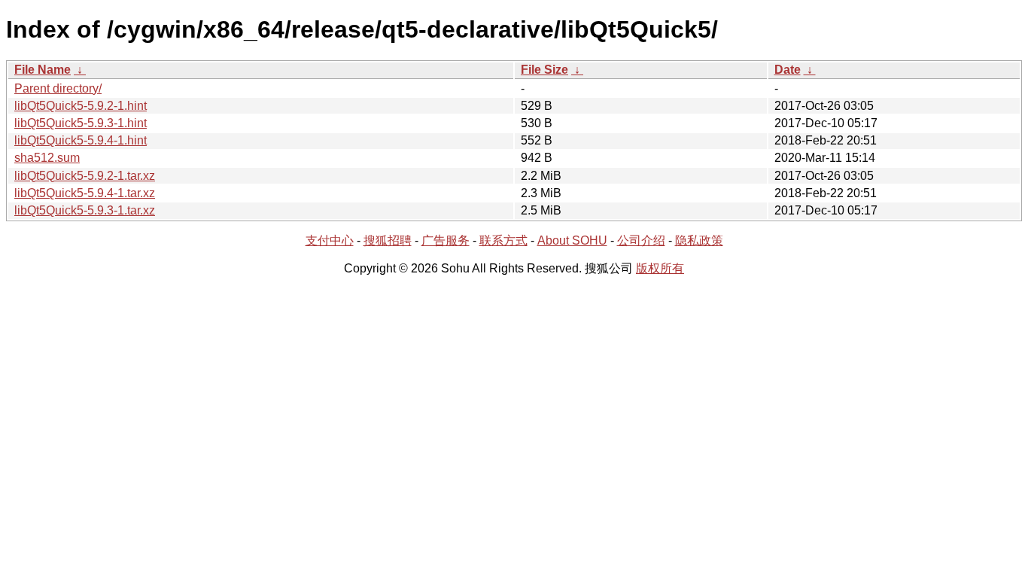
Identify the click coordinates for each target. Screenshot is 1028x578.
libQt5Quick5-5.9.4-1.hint (80, 140)
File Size (544, 69)
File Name (42, 69)
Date (787, 69)
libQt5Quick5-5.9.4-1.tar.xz (84, 193)
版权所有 (660, 268)
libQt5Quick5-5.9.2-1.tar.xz (84, 175)
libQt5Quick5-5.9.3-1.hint (80, 123)
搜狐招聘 (387, 240)
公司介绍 (641, 240)
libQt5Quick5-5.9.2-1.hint (80, 105)
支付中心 (330, 240)
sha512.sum (47, 157)
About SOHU (572, 240)
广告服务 (445, 240)
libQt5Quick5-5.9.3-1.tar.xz (84, 210)
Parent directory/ (58, 88)
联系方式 (503, 240)
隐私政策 (699, 240)
